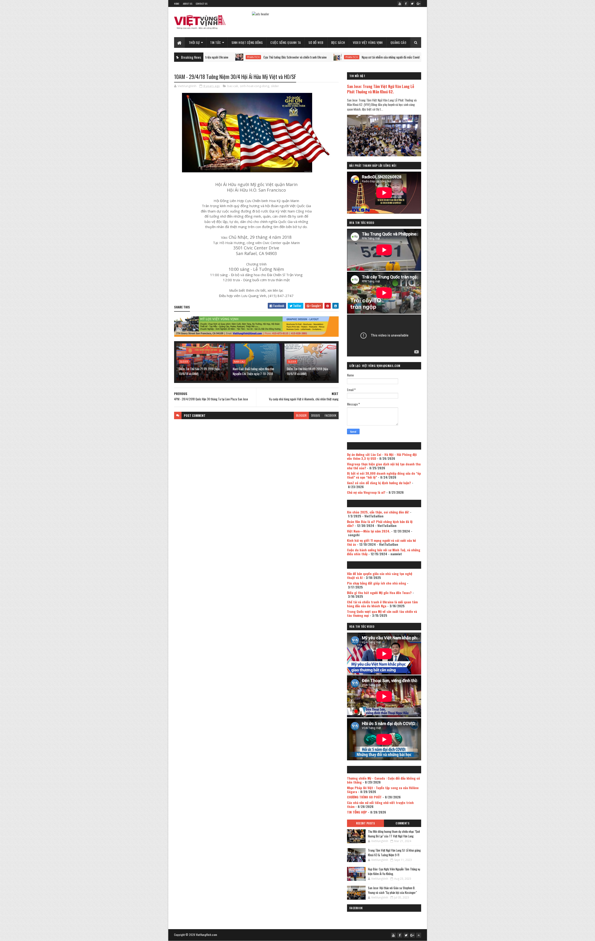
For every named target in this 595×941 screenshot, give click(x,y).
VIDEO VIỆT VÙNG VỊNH (368, 42)
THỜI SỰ (194, 42)
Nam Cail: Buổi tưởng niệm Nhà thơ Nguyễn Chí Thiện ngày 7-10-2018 (253, 371)
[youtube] (399, 3)
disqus (315, 415)
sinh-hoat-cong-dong (254, 86)
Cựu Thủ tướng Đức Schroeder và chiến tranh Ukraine (250, 57)
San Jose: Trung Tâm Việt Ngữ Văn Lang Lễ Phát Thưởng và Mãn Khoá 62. (380, 89)
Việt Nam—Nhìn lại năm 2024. (368, 531)
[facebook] (406, 3)
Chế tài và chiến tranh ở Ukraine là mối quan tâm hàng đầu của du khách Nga (382, 603)
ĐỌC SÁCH (338, 42)
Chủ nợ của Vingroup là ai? (366, 492)
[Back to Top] (418, 935)
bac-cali (232, 86)
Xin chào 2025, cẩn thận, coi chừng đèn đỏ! (378, 512)
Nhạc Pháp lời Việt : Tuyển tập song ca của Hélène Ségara (383, 789)
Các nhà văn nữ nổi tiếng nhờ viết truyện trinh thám (380, 804)
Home (176, 3)
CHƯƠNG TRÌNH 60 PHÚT (364, 796)
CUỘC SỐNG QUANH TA (285, 42)
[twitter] (412, 3)
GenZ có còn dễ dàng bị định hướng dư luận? (379, 482)
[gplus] (418, 3)
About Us (187, 3)
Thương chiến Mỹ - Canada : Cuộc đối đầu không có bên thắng (383, 780)
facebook (330, 415)
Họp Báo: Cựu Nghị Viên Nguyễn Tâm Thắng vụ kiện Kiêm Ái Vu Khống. (394, 871)
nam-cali (239, 361)
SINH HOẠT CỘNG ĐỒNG (247, 42)
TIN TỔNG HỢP (357, 812)
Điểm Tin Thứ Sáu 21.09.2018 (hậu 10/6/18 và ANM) (199, 371)
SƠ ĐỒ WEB (316, 42)
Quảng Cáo (398, 42)
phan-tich (209, 57)
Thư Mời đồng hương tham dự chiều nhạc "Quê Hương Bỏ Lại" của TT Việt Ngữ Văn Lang (394, 833)
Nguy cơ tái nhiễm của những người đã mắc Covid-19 (348, 57)
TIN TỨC (215, 42)
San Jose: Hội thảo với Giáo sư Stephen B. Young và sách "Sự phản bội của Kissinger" (392, 890)
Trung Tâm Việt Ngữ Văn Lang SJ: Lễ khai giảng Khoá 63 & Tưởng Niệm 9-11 (394, 852)
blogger (301, 415)
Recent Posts (365, 823)
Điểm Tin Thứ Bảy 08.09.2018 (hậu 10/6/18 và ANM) (307, 371)
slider (275, 86)
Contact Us (201, 3)
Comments (402, 823)
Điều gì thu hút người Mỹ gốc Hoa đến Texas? (379, 592)
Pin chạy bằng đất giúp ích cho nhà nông (376, 583)
